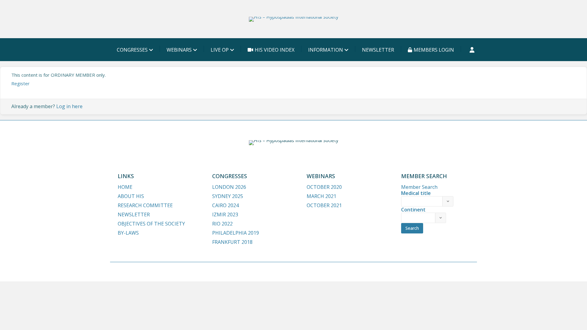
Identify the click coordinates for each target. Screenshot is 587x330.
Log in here (69, 106)
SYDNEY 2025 (227, 196)
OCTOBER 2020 (324, 187)
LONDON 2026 (229, 187)
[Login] (472, 49)
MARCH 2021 (321, 196)
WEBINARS (179, 49)
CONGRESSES (132, 49)
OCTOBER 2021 (324, 205)
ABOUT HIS (131, 196)
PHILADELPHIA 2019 (235, 232)
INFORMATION (325, 49)
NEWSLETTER (378, 49)
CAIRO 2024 (225, 205)
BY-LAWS (128, 232)
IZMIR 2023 (225, 214)
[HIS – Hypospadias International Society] (293, 19)
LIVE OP (220, 49)
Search (412, 228)
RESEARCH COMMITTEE (145, 205)
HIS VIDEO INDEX (274, 49)
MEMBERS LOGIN (434, 49)
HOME (125, 187)
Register (20, 83)
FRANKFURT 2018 (232, 242)
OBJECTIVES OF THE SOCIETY (151, 223)
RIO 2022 (222, 223)
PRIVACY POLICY (434, 271)
